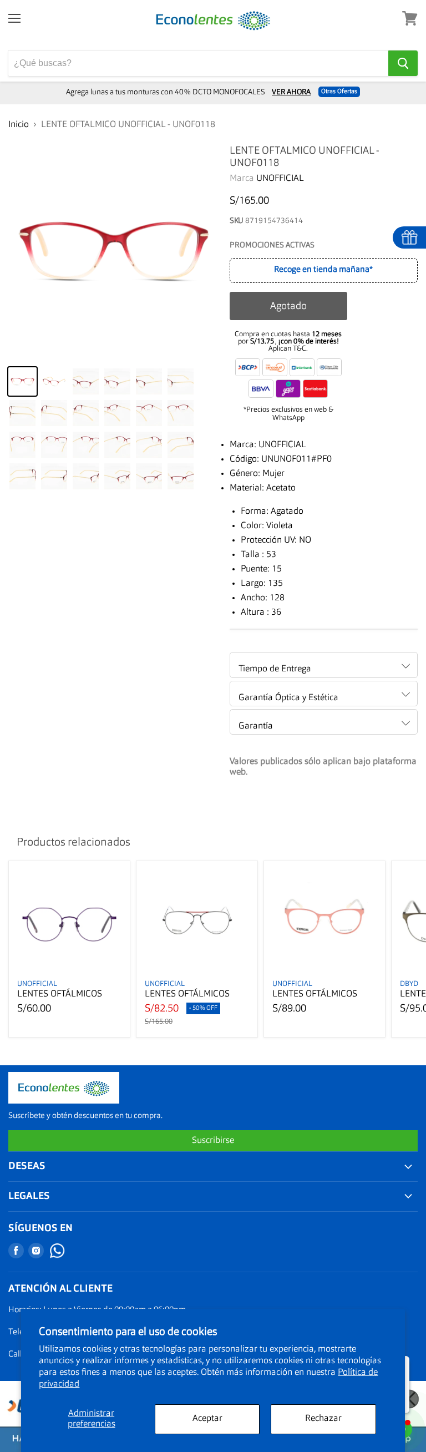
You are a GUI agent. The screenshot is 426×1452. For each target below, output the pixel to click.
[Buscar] (403, 63)
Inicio (18, 124)
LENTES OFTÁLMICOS (59, 994)
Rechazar (323, 1418)
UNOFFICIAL (280, 178)
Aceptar (207, 1418)
